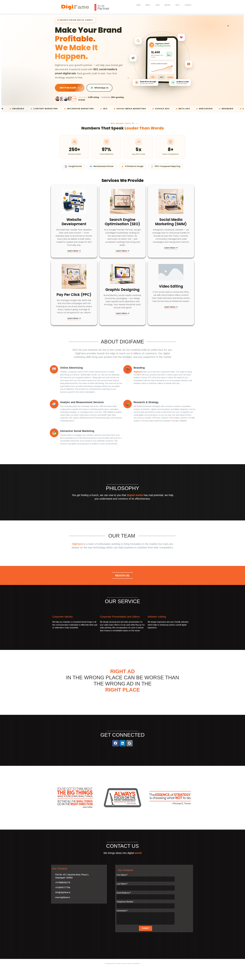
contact (188, 5)
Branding (139, 367)
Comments (121, 911)
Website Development (74, 221)
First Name (121, 875)
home (138, 5)
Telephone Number (125, 902)
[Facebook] (115, 743)
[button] (74, 251)
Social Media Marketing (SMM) (171, 221)
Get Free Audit (68, 87)
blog (178, 5)
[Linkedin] (122, 743)
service (167, 5)
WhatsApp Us (101, 87)
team (157, 5)
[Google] (129, 743)
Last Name (121, 884)
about (148, 5)
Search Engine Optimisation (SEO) (122, 221)
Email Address (123, 893)
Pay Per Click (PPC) (74, 294)
